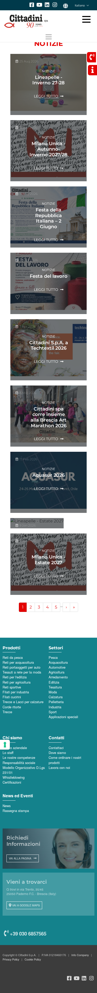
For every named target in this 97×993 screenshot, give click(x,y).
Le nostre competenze (19, 757)
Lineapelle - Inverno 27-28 (48, 80)
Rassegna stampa (16, 810)
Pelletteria (56, 701)
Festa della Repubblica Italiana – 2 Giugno (48, 218)
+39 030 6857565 (27, 933)
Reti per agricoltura (17, 682)
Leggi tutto (46, 96)
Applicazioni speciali (63, 716)
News (7, 805)
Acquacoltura (58, 662)
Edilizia (54, 682)
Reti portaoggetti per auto (21, 667)
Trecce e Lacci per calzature (23, 701)
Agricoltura (56, 672)
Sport (53, 711)
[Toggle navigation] (48, 37)
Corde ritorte (12, 706)
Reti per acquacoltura (18, 662)
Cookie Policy (33, 959)
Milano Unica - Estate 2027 (48, 559)
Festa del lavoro (49, 276)
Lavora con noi (59, 767)
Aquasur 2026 (48, 475)
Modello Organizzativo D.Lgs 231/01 (24, 770)
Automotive (57, 667)
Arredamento (58, 677)
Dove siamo (57, 752)
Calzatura (56, 696)
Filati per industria (16, 692)
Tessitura (55, 687)
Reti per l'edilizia (15, 677)
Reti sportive (12, 687)
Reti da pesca (13, 657)
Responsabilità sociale (19, 762)
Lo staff (8, 752)
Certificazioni (12, 782)
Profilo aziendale (15, 747)
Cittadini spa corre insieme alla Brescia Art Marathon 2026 (48, 417)
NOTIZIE (48, 71)
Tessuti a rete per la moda (22, 672)
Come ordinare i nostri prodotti (65, 760)
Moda (53, 692)
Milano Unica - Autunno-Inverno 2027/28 (48, 149)
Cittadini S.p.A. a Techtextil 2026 (48, 345)
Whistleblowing (14, 777)
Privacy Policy (11, 959)
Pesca (53, 657)
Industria (55, 706)
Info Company (80, 955)
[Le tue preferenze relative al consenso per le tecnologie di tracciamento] (5, 745)
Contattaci (56, 747)
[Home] (46, 21)
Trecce (7, 711)
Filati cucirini (12, 696)
